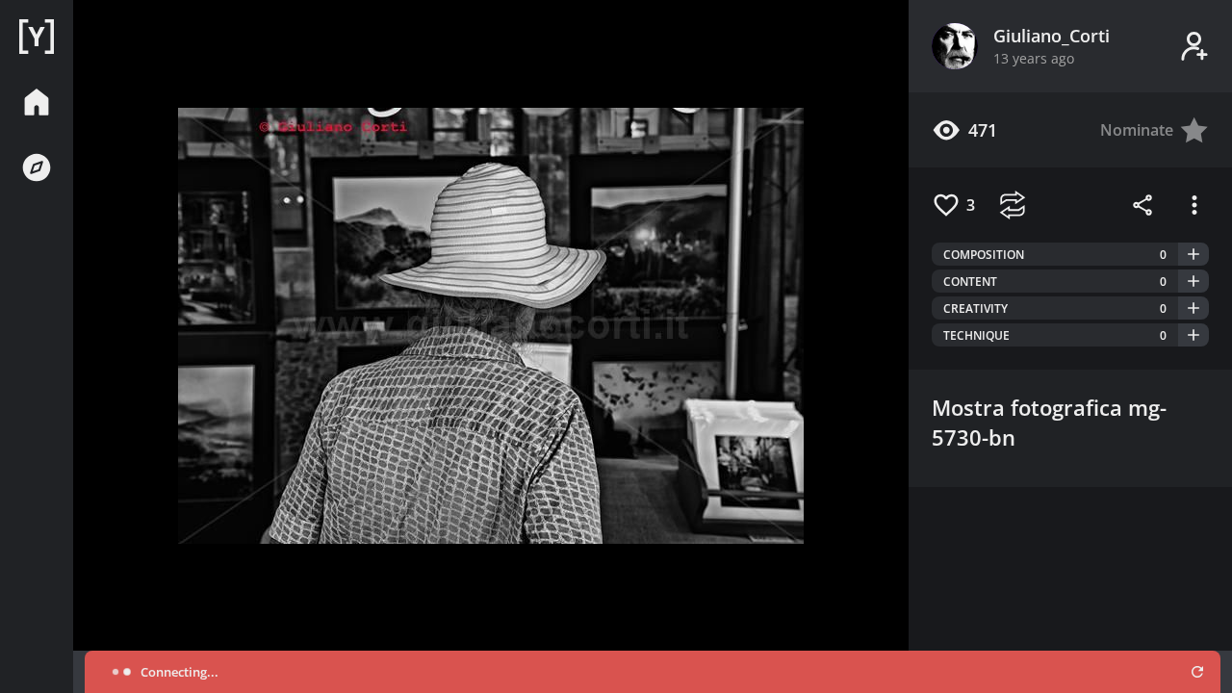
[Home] (36, 36)
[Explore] (36, 167)
